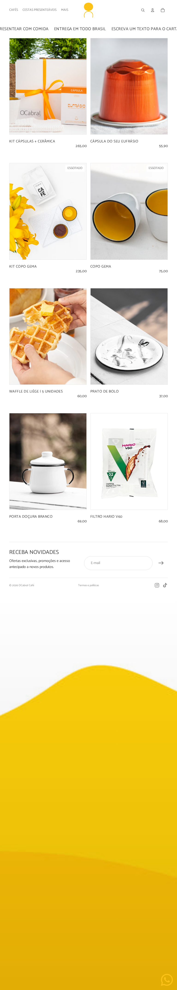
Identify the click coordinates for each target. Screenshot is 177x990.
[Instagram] (157, 585)
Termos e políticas (88, 585)
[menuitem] (65, 10)
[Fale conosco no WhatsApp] (167, 980)
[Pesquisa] (143, 10)
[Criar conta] (161, 563)
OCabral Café (26, 585)
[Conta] (153, 10)
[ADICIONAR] (79, 127)
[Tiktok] (165, 585)
